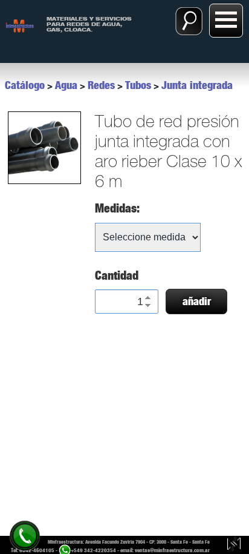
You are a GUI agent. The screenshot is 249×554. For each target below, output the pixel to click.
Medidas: (117, 208)
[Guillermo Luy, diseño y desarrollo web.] (234, 545)
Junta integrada (197, 85)
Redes (101, 85)
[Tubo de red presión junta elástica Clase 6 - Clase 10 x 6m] (44, 148)
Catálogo (25, 85)
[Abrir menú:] (226, 21)
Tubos (138, 85)
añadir (197, 301)
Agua (66, 85)
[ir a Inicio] (20, 25)
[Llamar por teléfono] (24, 535)
